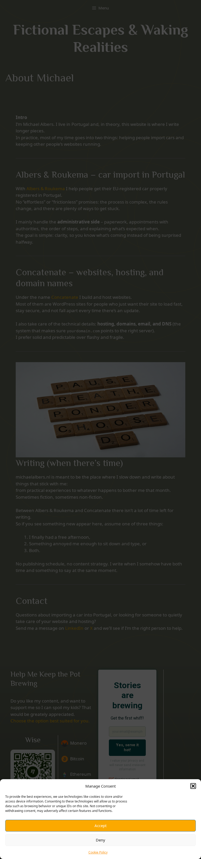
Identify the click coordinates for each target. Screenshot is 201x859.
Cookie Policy (98, 852)
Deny (100, 840)
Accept (100, 825)
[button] (193, 786)
